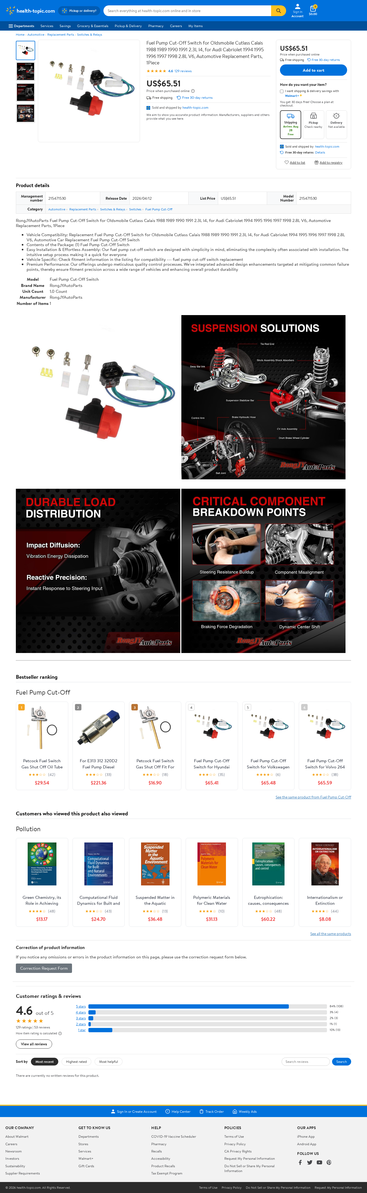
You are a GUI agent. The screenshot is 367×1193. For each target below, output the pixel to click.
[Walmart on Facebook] (300, 1162)
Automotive (35, 34)
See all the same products (330, 933)
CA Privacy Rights (237, 1151)
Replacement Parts (60, 34)
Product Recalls (163, 1165)
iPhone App (306, 1136)
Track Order (215, 1111)
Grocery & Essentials (92, 25)
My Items (195, 25)
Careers (176, 25)
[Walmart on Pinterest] (329, 1162)
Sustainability (15, 1165)
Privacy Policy (235, 1143)
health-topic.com (195, 107)
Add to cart (313, 70)
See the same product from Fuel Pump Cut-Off (313, 797)
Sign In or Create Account (137, 1111)
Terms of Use (234, 1136)
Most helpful (108, 1061)
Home (20, 34)
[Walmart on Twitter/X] (310, 1162)
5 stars (81, 1006)
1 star (82, 1030)
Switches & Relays (89, 34)
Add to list (297, 162)
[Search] (278, 10)
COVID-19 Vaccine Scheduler (173, 1136)
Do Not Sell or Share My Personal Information (278, 1188)
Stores (83, 1143)
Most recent (44, 1061)
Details (320, 152)
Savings (65, 25)
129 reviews (183, 71)
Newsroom (13, 1151)
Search (341, 1061)
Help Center (181, 1111)
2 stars (81, 1024)
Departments (24, 25)
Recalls (156, 1151)
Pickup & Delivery (128, 25)
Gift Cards (86, 1165)
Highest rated (76, 1061)
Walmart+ (85, 1158)
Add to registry (331, 162)
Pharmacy (156, 25)
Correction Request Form (44, 968)
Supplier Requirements (22, 1173)
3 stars (81, 1018)
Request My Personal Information (249, 1158)
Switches (135, 209)
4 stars (81, 1012)
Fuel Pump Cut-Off (158, 209)
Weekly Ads (248, 1111)
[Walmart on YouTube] (319, 1162)
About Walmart (16, 1136)
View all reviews (34, 1043)
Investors (12, 1158)
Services (47, 25)
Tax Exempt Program (166, 1173)
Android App (306, 1143)
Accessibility (160, 1158)
